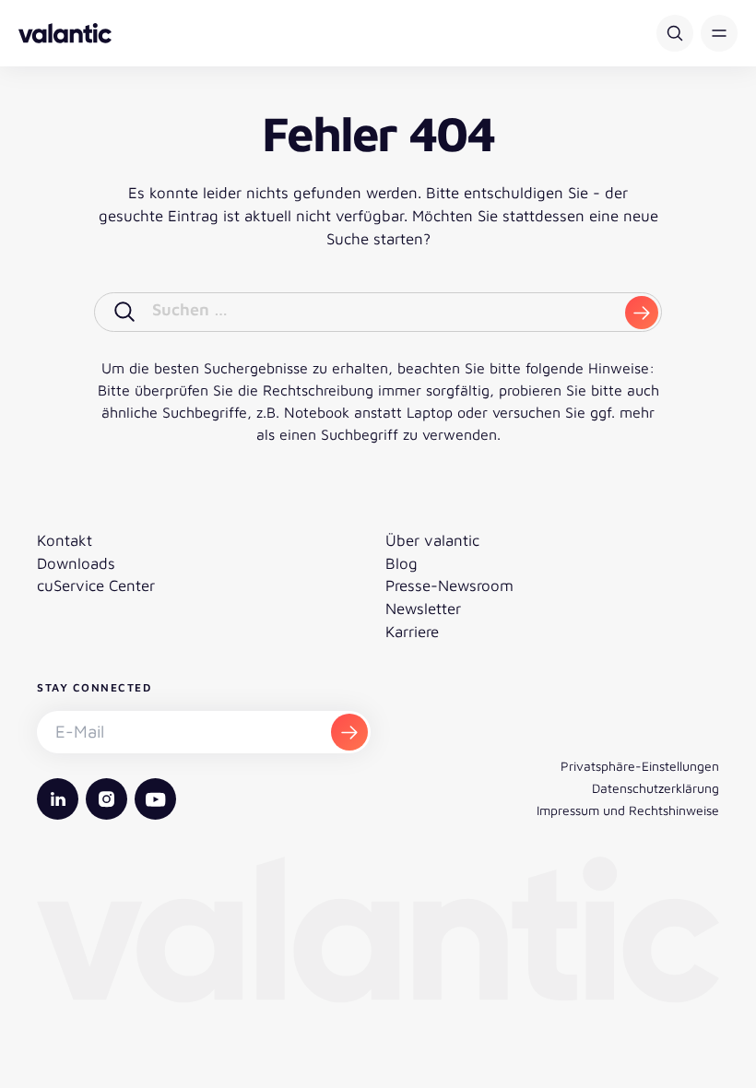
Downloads (76, 563)
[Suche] (674, 33)
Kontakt (64, 540)
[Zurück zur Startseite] (65, 33)
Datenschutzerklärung (655, 788)
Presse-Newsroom (449, 585)
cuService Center (96, 585)
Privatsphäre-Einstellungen (640, 766)
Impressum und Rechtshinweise (628, 810)
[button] (719, 33)
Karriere (412, 631)
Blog (401, 563)
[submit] (641, 312)
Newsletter (423, 608)
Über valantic (432, 540)
